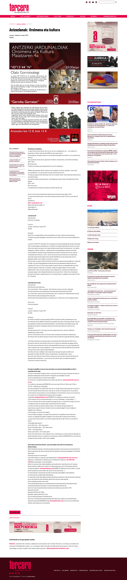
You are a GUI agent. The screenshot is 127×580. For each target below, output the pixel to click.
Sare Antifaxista (14, 517)
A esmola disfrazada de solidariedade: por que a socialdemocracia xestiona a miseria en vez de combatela (102, 336)
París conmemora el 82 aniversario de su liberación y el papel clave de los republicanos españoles (101, 136)
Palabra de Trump (92, 238)
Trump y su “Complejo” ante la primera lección (101, 329)
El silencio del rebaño (93, 231)
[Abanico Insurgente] (102, 83)
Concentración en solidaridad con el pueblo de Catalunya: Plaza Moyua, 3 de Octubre (17, 173)
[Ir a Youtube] (93, 2)
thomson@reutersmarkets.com (58, 548)
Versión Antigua (110, 570)
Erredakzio (12, 24)
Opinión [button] (94, 16)
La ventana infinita (93, 227)
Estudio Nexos (31, 576)
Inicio (13, 16)
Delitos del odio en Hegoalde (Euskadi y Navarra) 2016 (15, 180)
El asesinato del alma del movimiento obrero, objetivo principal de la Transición (101, 277)
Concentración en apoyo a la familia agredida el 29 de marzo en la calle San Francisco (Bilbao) (17, 154)
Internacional (43, 16)
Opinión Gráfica (110, 16)
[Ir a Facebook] (86, 2)
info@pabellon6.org (41, 397)
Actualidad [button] (25, 16)
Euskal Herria (21, 24)
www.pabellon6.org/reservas (67, 457)
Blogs (82, 16)
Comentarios (83, 570)
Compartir (15, 512)
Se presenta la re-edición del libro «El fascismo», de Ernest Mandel (17, 166)
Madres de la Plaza (93, 242)
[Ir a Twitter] (89, 2)
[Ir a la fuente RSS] (96, 2)
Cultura (57, 16)
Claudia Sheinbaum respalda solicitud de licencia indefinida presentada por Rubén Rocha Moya (102, 144)
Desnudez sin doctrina (94, 312)
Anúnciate (73, 570)
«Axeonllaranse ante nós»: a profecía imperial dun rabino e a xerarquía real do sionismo (101, 291)
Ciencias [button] (70, 16)
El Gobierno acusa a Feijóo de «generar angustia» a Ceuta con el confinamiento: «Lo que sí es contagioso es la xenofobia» (102, 125)
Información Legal (96, 570)
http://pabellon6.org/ (35, 203)
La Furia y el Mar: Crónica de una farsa (99, 271)
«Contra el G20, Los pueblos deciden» (15, 160)
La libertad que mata (93, 235)
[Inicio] (19, 8)
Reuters (12, 544)
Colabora (65, 570)
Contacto (57, 570)
